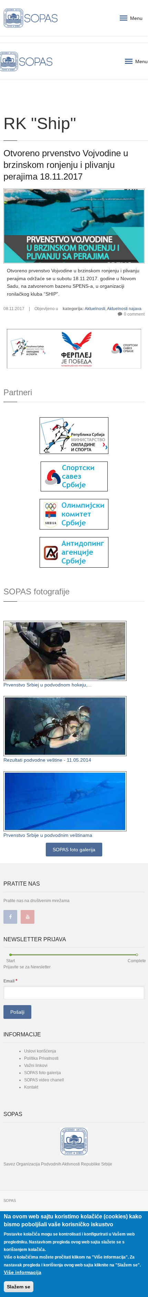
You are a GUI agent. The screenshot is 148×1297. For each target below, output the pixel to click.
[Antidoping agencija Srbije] (74, 552)
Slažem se (18, 1286)
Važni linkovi (35, 1065)
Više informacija (22, 1272)
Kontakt (31, 1087)
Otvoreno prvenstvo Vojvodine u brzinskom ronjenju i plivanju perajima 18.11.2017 (65, 165)
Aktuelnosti (95, 308)
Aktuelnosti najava (124, 308)
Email (10, 980)
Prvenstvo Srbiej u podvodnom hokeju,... (47, 684)
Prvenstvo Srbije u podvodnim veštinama (47, 835)
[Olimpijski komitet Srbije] (74, 513)
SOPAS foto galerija (74, 849)
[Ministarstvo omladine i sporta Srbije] (74, 435)
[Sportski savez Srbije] (74, 476)
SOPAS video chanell (44, 1080)
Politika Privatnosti (41, 1058)
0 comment (134, 314)
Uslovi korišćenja (40, 1051)
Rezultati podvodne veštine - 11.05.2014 (47, 760)
